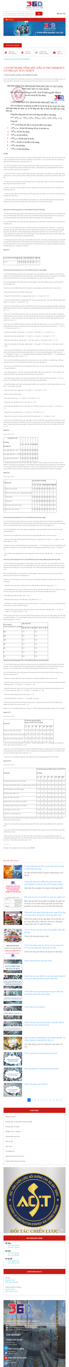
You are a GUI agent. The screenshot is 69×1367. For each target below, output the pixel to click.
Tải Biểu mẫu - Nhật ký (13, 1131)
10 (57, 1100)
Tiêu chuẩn (9, 1141)
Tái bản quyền (10, 1117)
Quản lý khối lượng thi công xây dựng (38, 961)
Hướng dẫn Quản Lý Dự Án (14, 1156)
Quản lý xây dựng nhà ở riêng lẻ (36, 1084)
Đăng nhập (61, 13)
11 (61, 1100)
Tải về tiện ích (10, 1151)
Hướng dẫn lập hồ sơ (12, 1136)
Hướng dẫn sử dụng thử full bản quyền (18, 1121)
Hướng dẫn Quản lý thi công (15, 1161)
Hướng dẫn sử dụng (12, 1126)
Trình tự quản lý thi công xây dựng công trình (40, 1053)
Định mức (8, 1146)
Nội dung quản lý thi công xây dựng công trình (41, 1069)
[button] (33, 34)
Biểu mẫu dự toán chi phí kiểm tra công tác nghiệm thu (44, 897)
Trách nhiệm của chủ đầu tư (34, 1007)
